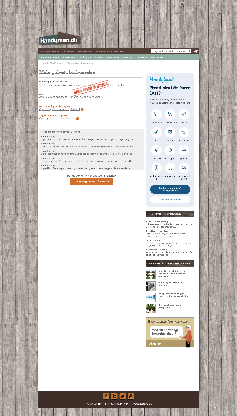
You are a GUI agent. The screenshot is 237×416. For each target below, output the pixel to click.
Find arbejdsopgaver (170, 199)
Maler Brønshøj (48, 136)
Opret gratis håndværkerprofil (57, 118)
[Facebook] (106, 396)
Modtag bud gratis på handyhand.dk (170, 189)
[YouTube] (123, 396)
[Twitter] (114, 396)
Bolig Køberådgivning (109, 51)
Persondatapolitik (142, 403)
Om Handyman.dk (49, 51)
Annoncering (85, 51)
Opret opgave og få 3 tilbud (92, 181)
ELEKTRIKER (68, 57)
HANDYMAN (129, 57)
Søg (195, 51)
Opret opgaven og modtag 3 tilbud (59, 109)
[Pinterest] (131, 396)
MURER (99, 57)
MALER (88, 57)
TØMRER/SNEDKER (49, 57)
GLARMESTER (113, 57)
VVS (80, 57)
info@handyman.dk (118, 403)
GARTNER (143, 57)
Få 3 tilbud (68, 51)
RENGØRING (156, 57)
